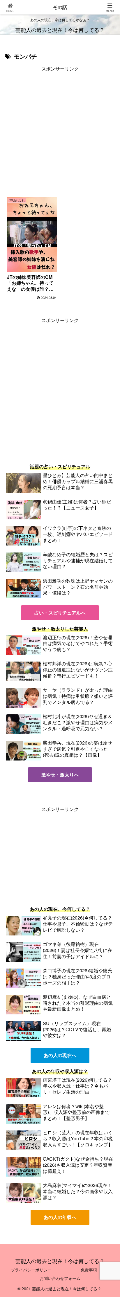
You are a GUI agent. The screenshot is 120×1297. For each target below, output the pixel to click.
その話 (60, 7)
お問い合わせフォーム (60, 1278)
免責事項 (89, 1270)
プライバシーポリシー (31, 1270)
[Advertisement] (60, 133)
